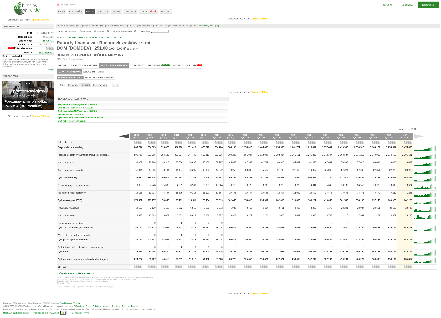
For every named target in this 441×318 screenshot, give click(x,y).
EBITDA (62, 266)
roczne (87, 85)
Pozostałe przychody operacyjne (74, 185)
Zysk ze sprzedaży (67, 177)
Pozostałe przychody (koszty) (72, 223)
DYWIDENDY (130, 12)
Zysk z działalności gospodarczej (75, 227)
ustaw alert (72, 31)
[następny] (419, 136)
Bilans (88, 77)
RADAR (61, 12)
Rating (101, 72)
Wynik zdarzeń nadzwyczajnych (74, 235)
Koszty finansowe (66, 215)
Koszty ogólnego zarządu (70, 170)
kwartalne (74, 85)
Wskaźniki (89, 72)
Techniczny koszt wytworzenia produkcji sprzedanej (83, 155)
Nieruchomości (46, 52)
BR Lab (194, 65)
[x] (218, 25)
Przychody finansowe (68, 208)
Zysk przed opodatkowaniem (73, 239)
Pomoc (385, 4)
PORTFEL (165, 12)
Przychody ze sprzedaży (71, 147)
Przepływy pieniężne (103, 77)
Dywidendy (137, 65)
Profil (62, 65)
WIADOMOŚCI (75, 12)
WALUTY (116, 12)
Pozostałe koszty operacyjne (72, 192)
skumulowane (101, 85)
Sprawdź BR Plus (260, 19)
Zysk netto (63, 251)
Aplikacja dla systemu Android (46, 313)
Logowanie (408, 4)
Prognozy (159, 65)
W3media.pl (79, 306)
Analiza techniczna (84, 65)
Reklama (126, 306)
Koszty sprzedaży (67, 162)
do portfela (87, 31)
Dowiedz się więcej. (207, 25)
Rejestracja (428, 4)
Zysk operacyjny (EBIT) (70, 200)
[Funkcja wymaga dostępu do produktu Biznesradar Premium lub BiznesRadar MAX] (138, 143)
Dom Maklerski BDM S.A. (70, 303)
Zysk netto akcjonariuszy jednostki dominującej (83, 259)
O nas (88, 306)
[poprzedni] (123, 136)
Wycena (178, 65)
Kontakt (134, 306)
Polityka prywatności (101, 306)
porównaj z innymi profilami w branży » (75, 273)
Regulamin (116, 306)
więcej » (51, 70)
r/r (117, 85)
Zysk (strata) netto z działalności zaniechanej (80, 247)
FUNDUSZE (103, 12)
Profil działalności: (12, 56)
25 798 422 (48, 40)
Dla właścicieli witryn (80, 313)
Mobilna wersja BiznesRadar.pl (16, 313)
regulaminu (44, 309)
